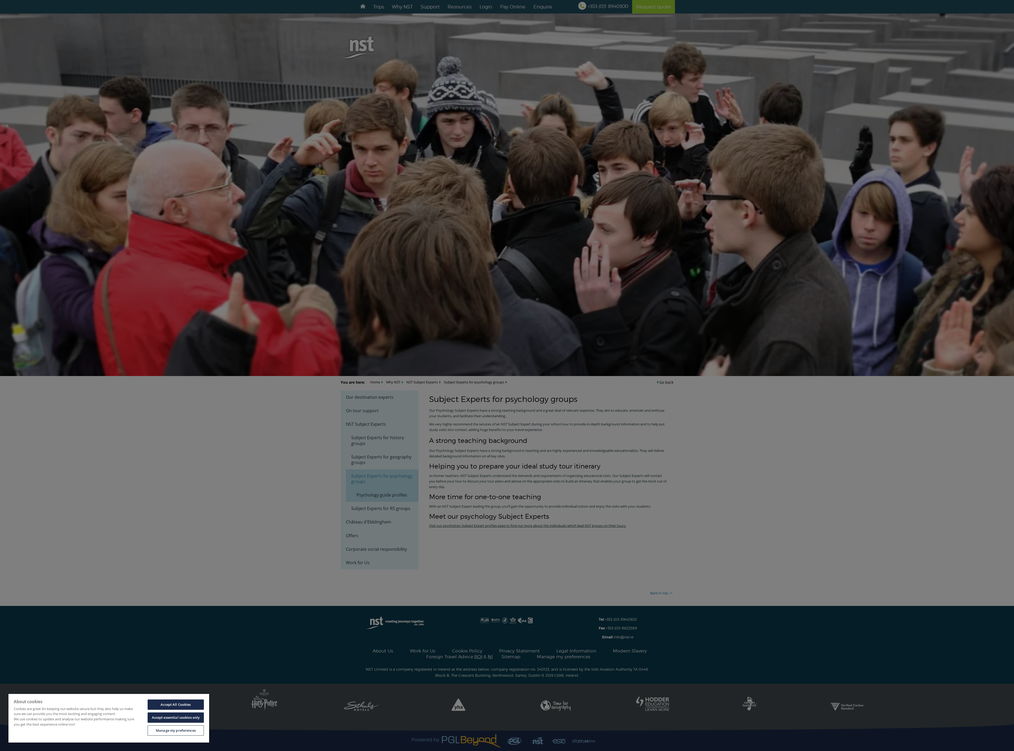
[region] (108, 718)
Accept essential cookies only (176, 717)
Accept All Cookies (176, 704)
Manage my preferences (176, 730)
